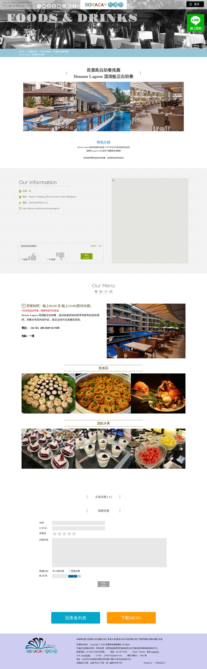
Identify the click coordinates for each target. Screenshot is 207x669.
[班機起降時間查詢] (39, 8)
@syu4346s (85, 655)
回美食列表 (75, 618)
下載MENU (131, 618)
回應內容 (43, 540)
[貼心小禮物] (59, 8)
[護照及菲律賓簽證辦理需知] (54, 8)
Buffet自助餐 (45, 52)
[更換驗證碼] (79, 576)
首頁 (161, 639)
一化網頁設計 (159, 663)
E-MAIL (43, 528)
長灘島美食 (32, 52)
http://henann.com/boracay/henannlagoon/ (41, 208)
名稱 (41, 522)
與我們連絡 (144, 639)
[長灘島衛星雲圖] (64, 8)
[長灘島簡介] (69, 8)
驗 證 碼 (43, 575)
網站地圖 (153, 639)
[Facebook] (74, 8)
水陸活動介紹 (131, 639)
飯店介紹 (120, 639)
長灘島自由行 (82, 644)
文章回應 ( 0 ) (103, 496)
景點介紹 (102, 639)
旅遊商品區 (81, 639)
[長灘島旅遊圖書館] (41, 653)
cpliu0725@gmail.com (113, 655)
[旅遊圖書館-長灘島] (103, 4)
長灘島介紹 (92, 639)
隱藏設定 (43, 571)
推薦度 (42, 533)
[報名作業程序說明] (49, 8)
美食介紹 (111, 639)
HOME (21, 52)
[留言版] (44, 8)
